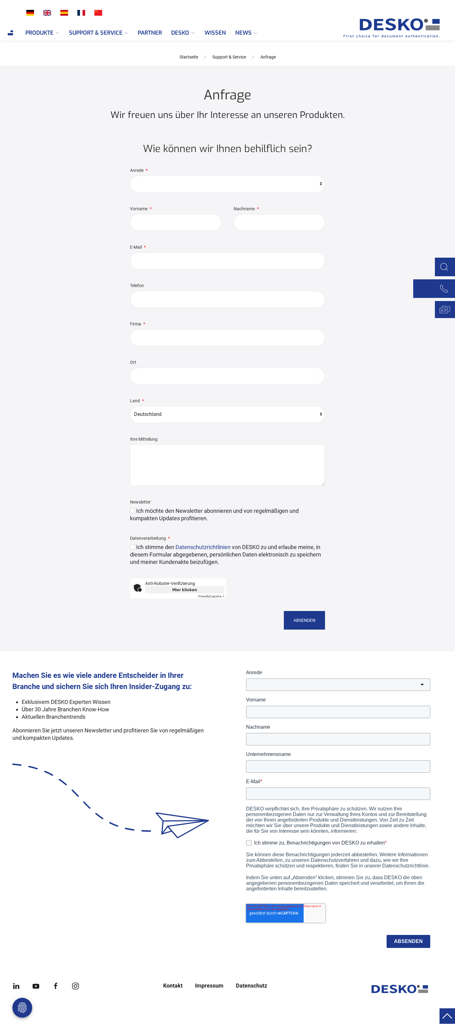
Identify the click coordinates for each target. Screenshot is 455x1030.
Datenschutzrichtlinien (203, 547)
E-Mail (136, 247)
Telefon (137, 285)
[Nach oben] (447, 1015)
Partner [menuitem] (150, 33)
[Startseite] (384, 28)
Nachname (245, 208)
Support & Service (229, 57)
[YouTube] (36, 985)
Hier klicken (184, 589)
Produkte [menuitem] (39, 33)
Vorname (139, 208)
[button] (444, 266)
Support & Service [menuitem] (96, 33)
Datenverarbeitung (148, 538)
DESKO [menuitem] (180, 33)
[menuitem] (10, 33)
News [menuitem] (243, 33)
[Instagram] (75, 985)
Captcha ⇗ (211, 596)
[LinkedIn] (16, 985)
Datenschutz (251, 985)
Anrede (137, 170)
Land (135, 400)
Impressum (209, 985)
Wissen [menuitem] (215, 33)
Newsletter (140, 502)
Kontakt (173, 985)
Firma (136, 323)
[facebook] (55, 985)
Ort (133, 362)
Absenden (304, 620)
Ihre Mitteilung (144, 439)
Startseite (189, 57)
